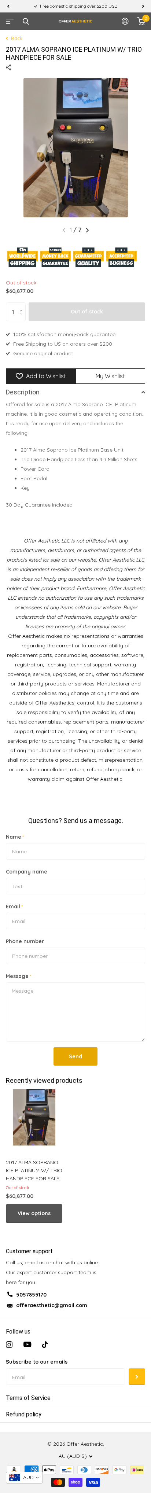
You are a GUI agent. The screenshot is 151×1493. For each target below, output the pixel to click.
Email (14, 906)
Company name (26, 871)
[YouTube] (27, 1344)
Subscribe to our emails (36, 1361)
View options (34, 1213)
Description (23, 392)
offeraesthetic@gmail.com (51, 1305)
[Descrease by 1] (22, 318)
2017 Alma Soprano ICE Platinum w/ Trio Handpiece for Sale (34, 1170)
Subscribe (137, 1376)
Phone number (25, 941)
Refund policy (23, 1414)
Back (16, 38)
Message (18, 976)
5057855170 (31, 1294)
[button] (8, 6)
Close (25, 21)
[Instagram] (9, 1344)
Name (15, 837)
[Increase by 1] (22, 305)
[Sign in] (125, 21)
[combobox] (24, 1477)
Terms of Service (28, 1397)
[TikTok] (45, 1344)
